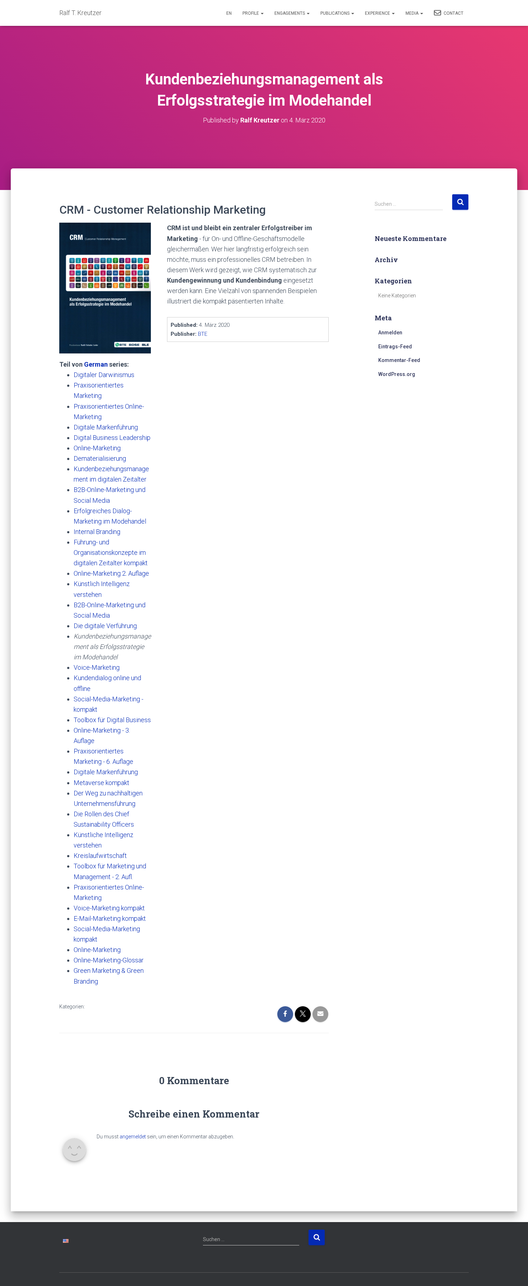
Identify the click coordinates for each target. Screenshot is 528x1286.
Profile (251, 13)
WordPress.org (396, 374)
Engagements (290, 13)
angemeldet (133, 1136)
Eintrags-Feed (395, 346)
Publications (335, 13)
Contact (453, 13)
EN (229, 13)
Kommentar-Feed (399, 360)
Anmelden (390, 332)
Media (413, 13)
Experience (378, 13)
